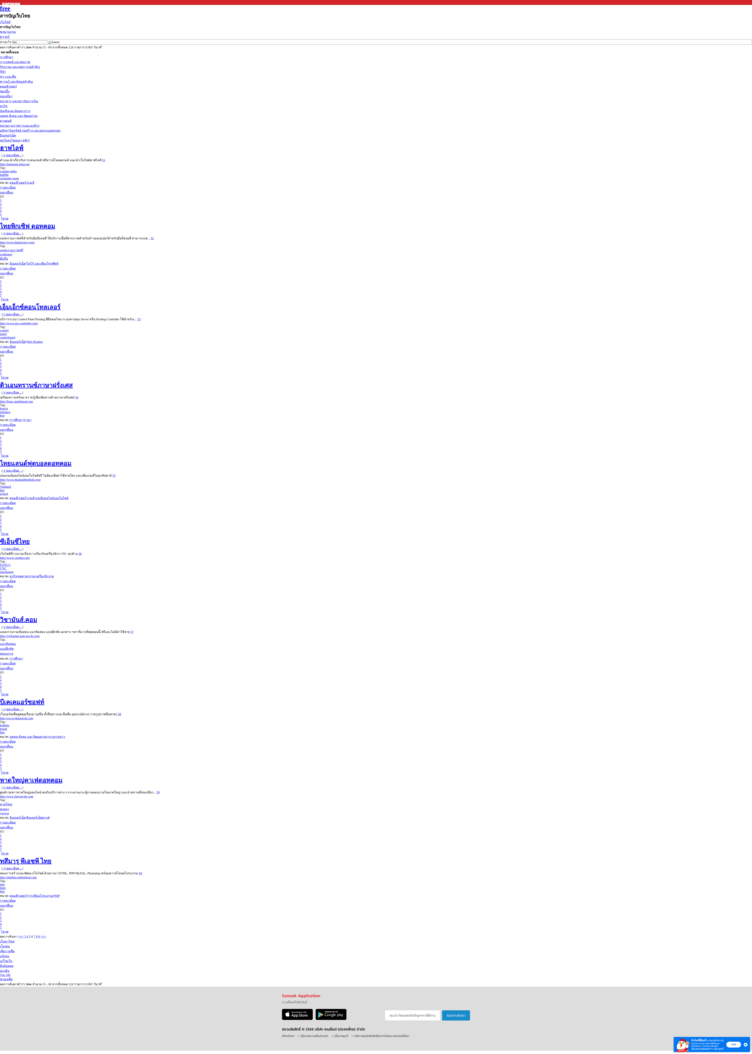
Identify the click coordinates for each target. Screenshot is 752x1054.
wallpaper (6, 254)
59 (158, 792)
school (4, 493)
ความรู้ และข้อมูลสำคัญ (16, 81)
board (3, 729)
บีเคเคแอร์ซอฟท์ (22, 701)
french (4, 408)
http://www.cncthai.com (15, 558)
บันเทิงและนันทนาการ (15, 111)
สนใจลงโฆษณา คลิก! (15, 140)
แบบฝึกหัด (7, 648)
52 (152, 238)
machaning (7, 572)
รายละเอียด (8, 187)
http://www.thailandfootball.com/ (20, 479)
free (5, 8)
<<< (21, 936)
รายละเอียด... (12, 155)
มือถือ (4, 258)
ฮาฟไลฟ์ (12, 147)
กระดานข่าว (56, 736)
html (2, 888)
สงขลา (4, 809)
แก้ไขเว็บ (6, 961)
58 (119, 714)
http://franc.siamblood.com (16, 401)
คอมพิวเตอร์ (8, 86)
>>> (43, 936)
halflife (4, 175)
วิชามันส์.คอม (18, 619)
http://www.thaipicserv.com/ (17, 242)
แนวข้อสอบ (8, 644)
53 (139, 319)
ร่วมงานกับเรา (456, 1015)
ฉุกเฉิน (4, 971)
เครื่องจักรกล (45, 576)
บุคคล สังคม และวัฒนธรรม (19, 116)
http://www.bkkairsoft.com (16, 718)
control (4, 330)
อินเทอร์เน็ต (8, 135)
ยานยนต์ (6, 120)
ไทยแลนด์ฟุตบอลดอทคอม (35, 463)
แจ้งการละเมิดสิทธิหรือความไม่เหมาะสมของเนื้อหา (381, 1036)
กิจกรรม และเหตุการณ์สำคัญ (20, 67)
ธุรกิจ (3, 106)
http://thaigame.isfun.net (15, 164)
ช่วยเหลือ (6, 979)
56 (80, 553)
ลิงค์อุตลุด (7, 966)
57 (132, 632)
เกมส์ (30, 182)
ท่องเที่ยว (6, 96)
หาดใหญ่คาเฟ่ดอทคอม (31, 780)
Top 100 (5, 975)
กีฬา (3, 71)
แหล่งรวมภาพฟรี (11, 250)
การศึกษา (6, 57)
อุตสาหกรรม (26, 576)
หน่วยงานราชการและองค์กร (20, 125)
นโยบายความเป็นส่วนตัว (700, 1049)
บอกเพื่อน (6, 192)
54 (76, 397)
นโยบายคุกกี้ (719, 1049)
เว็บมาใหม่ (7, 941)
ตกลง (733, 1044)
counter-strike (8, 171)
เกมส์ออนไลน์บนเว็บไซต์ (51, 498)
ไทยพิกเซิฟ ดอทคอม (27, 226)
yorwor (4, 813)
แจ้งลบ (4, 956)
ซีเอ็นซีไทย (15, 541)
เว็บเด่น (5, 946)
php (2, 884)
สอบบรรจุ (6, 653)
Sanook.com (12, 2)
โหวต (4, 218)
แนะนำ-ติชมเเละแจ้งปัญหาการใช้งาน (412, 1015)
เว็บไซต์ (5, 22)
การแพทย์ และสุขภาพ (15, 62)
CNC (3, 568)
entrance (5, 412)
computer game (9, 178)
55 (114, 475)
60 (140, 873)
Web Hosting (34, 341)
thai (2, 490)
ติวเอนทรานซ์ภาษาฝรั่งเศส (36, 385)
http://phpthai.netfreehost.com (18, 877)
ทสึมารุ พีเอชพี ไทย (26, 861)
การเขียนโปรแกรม (40, 895)
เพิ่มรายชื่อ (7, 951)
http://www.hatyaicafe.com (16, 796)
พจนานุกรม (8, 32)
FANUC (5, 565)
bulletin (4, 725)
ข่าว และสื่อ (8, 76)
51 (103, 160)
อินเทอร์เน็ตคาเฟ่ (38, 817)
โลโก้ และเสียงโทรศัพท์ (42, 263)
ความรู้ (5, 36)
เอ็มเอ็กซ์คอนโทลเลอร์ (30, 307)
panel (3, 334)
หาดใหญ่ (6, 804)
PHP (57, 895)
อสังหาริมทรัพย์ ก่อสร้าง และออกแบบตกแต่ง (30, 130)
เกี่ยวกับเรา (288, 1036)
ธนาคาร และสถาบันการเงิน (19, 101)
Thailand (5, 486)
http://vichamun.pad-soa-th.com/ (20, 636)
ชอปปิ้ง (5, 91)
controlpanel (7, 337)
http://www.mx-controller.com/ (19, 323)
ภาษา (28, 420)
